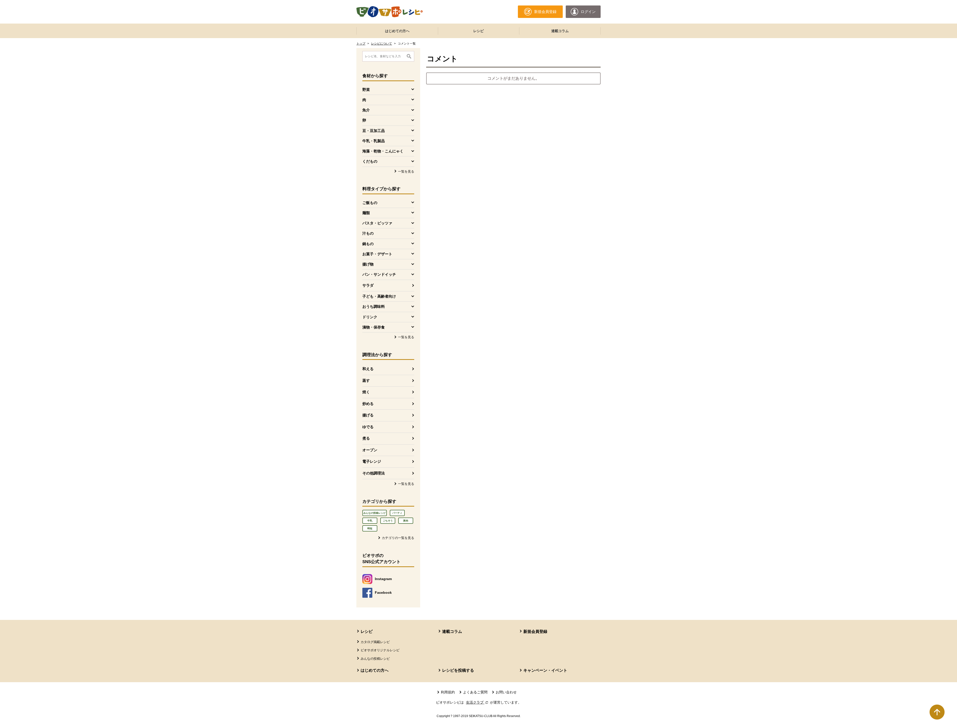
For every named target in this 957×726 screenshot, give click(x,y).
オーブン (369, 450)
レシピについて (381, 43)
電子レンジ (371, 461)
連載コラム (560, 31)
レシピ (478, 31)
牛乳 (369, 520)
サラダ (368, 285)
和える (368, 369)
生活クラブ (477, 702)
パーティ (397, 513)
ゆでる (368, 427)
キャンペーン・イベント (545, 670)
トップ (360, 43)
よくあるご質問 (475, 692)
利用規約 (448, 692)
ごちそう (388, 520)
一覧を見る (406, 171)
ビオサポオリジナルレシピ (380, 650)
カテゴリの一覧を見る (398, 538)
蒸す (366, 380)
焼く (366, 392)
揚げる (368, 415)
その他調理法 (373, 473)
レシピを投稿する (458, 670)
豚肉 (405, 520)
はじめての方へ (397, 31)
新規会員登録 (535, 631)
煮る (366, 438)
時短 (369, 528)
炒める (368, 403)
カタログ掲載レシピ (375, 642)
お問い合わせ (506, 692)
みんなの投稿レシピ (374, 513)
